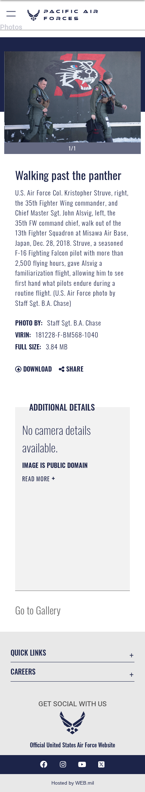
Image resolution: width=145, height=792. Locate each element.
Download (36, 368)
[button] (11, 15)
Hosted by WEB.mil (72, 783)
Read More (37, 479)
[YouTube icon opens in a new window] (82, 764)
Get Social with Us (72, 704)
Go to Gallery (38, 609)
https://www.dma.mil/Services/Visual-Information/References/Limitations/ (65, 577)
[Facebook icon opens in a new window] (43, 764)
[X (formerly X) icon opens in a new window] (101, 764)
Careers (23, 672)
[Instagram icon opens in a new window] (63, 764)
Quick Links (28, 653)
